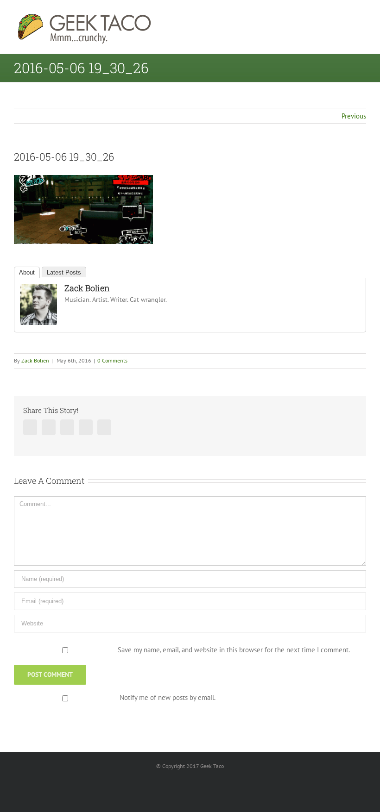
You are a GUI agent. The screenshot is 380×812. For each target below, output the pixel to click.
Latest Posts (64, 272)
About (27, 272)
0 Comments (112, 360)
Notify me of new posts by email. (167, 697)
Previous (354, 116)
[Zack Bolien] (38, 289)
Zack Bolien (87, 288)
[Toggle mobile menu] (362, 16)
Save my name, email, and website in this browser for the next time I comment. (234, 649)
